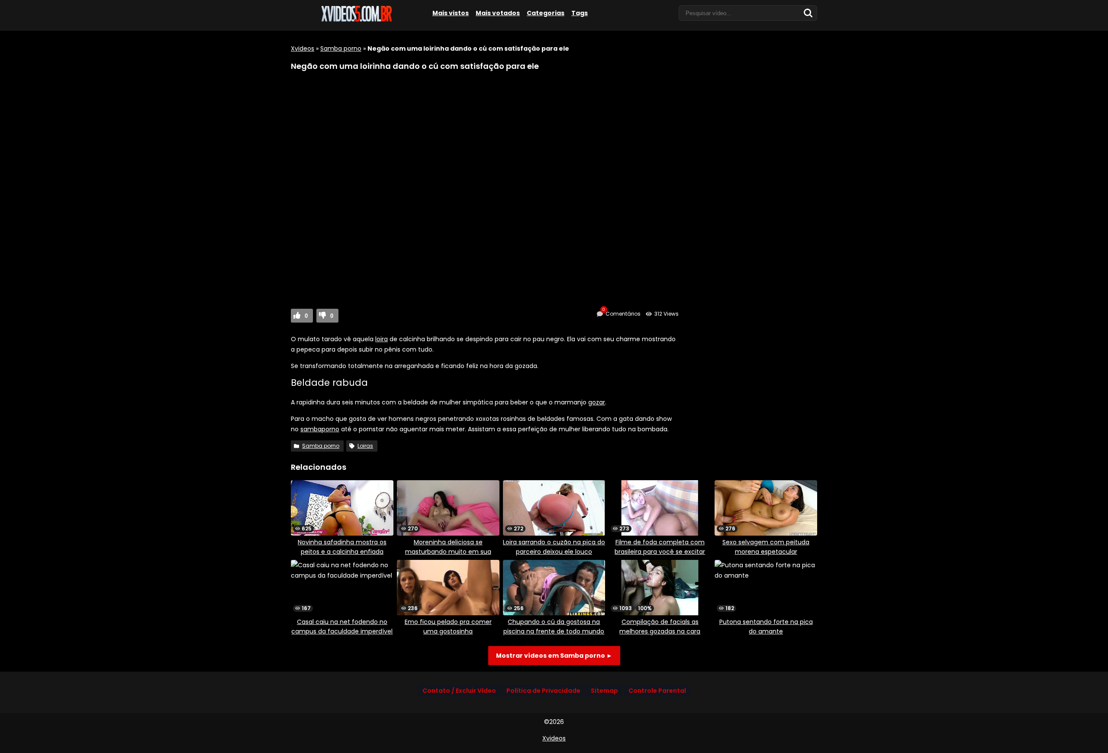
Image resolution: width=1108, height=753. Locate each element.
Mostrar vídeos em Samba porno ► (554, 655)
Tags (579, 13)
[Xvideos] (356, 20)
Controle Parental (657, 690)
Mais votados (498, 13)
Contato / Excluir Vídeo (459, 690)
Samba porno (340, 48)
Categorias (545, 13)
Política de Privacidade (543, 690)
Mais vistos (450, 13)
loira (381, 339)
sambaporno (319, 429)
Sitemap (604, 690)
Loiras (365, 445)
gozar (596, 402)
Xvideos (302, 48)
